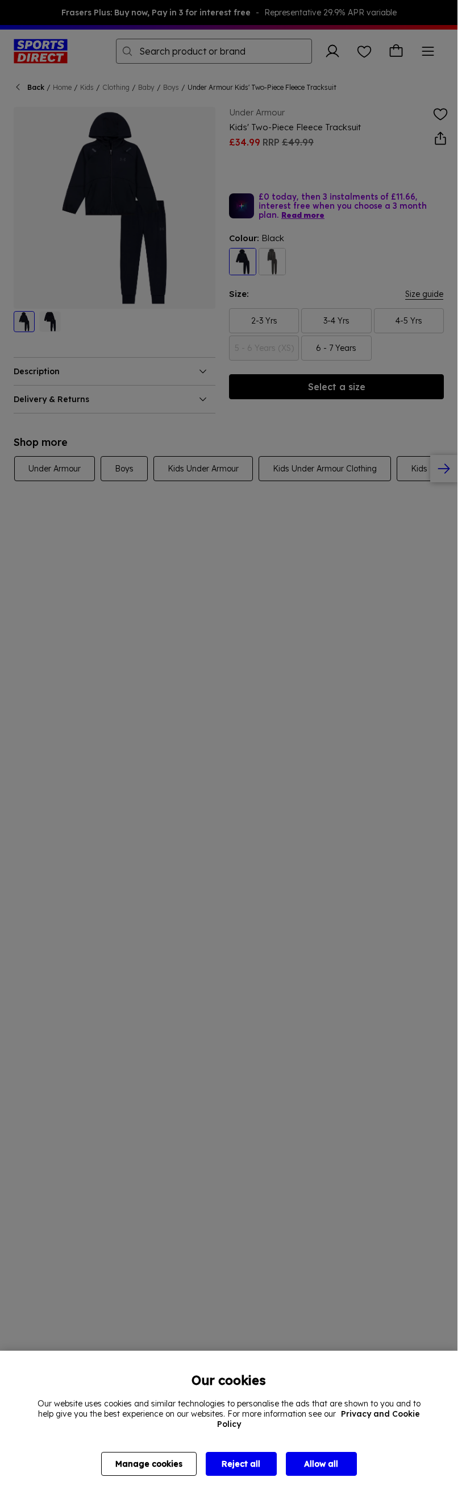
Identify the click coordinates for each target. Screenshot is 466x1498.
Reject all (241, 1464)
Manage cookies (148, 1464)
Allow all (321, 1464)
